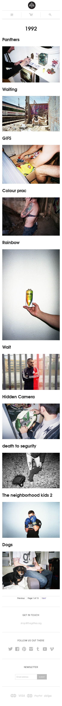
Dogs (7, 544)
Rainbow (11, 242)
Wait (6, 346)
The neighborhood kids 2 (27, 494)
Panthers (10, 39)
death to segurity (19, 445)
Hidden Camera (18, 396)
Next (44, 598)
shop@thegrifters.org (31, 623)
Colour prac (14, 190)
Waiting (9, 89)
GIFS (6, 138)
